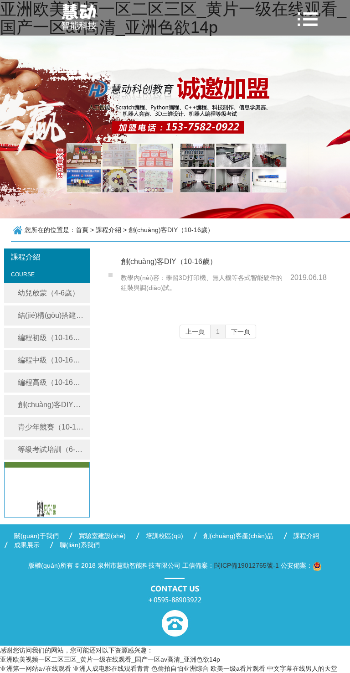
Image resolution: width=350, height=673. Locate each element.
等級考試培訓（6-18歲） (54, 449)
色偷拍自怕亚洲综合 (180, 668)
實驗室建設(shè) (102, 535)
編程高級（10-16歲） (53, 382)
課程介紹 (306, 535)
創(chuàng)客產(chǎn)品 (238, 535)
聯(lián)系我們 (80, 545)
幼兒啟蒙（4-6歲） (48, 293)
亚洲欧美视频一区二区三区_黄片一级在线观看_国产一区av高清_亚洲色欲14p (110, 659)
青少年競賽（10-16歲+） (54, 427)
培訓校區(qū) (164, 535)
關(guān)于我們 (36, 535)
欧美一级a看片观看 (238, 668)
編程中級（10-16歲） (53, 360)
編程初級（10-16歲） (53, 338)
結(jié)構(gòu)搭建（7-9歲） (54, 315)
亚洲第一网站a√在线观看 (35, 668)
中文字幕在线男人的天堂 (302, 668)
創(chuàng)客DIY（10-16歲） (54, 405)
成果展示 (27, 545)
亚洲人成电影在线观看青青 (111, 668)
